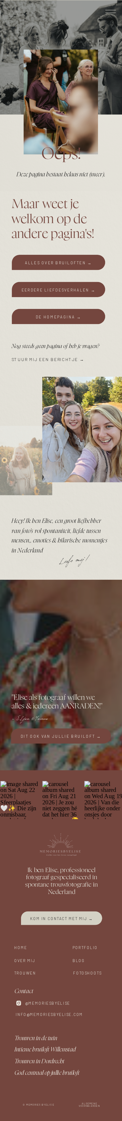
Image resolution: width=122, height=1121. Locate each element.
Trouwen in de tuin (36, 1038)
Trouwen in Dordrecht (40, 1061)
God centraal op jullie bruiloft (48, 1073)
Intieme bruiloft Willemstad (45, 1050)
